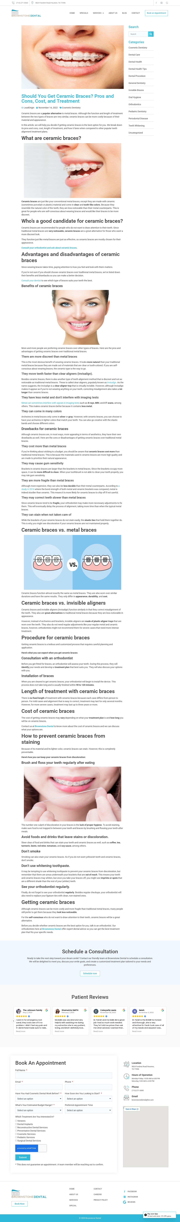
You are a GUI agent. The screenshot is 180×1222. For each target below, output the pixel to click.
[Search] (151, 34)
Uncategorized (136, 132)
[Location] (126, 1064)
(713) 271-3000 (138, 1090)
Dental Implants (25, 1124)
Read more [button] (59, 1031)
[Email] (126, 1097)
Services (97, 13)
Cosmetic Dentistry (71, 107)
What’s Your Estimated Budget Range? (34, 1105)
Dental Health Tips (138, 69)
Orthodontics (135, 104)
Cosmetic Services (26, 1134)
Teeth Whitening (136, 125)
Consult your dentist (31, 280)
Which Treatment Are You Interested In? (34, 1117)
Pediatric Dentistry (137, 111)
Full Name (20, 1070)
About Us (113, 13)
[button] (166, 1021)
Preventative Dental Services (31, 1130)
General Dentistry (137, 83)
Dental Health (135, 62)
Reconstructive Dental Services (32, 1127)
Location (136, 1062)
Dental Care (134, 54)
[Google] (167, 2)
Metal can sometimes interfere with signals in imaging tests (50, 403)
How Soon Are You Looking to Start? (83, 1093)
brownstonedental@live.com (143, 1100)
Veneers (21, 1121)
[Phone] (126, 1088)
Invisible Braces (136, 90)
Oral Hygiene (135, 97)
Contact (136, 13)
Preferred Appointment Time (79, 1105)
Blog (124, 13)
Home (72, 13)
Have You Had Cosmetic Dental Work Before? (37, 1093)
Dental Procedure (137, 76)
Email (18, 1082)
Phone (68, 1082)
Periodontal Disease (138, 118)
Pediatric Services (26, 1137)
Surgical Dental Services (29, 1140)
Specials (84, 13)
